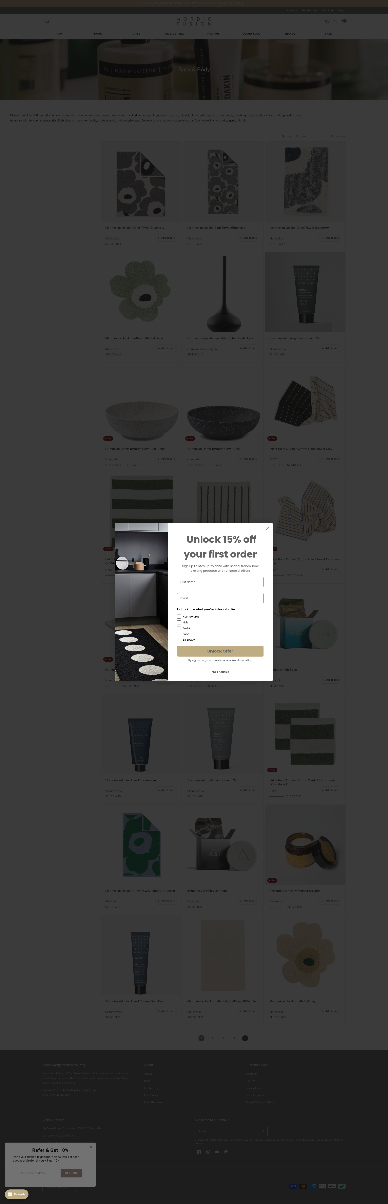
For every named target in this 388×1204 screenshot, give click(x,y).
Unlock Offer (220, 651)
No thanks (220, 672)
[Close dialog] (267, 528)
